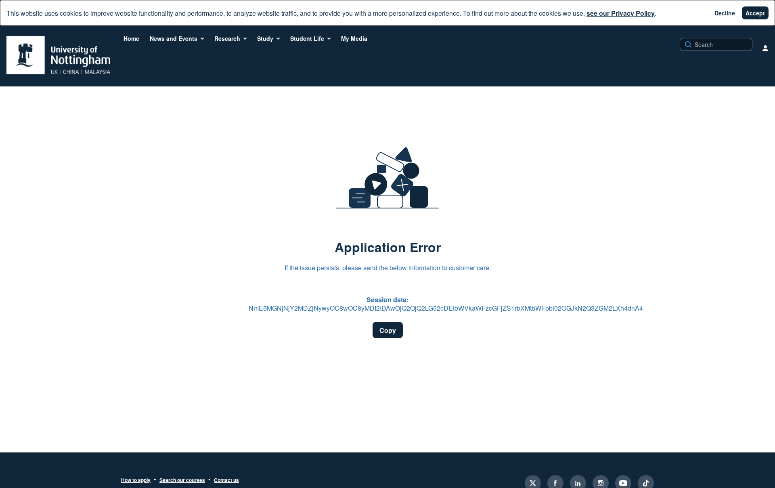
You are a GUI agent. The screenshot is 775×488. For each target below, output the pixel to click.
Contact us (226, 480)
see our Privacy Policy (620, 13)
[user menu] (765, 48)
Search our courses (182, 480)
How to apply (136, 480)
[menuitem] (131, 38)
